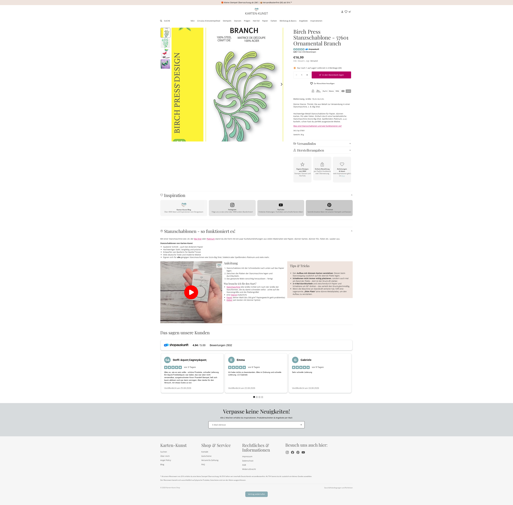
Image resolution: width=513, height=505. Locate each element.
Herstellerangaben (310, 150)
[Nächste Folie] (282, 85)
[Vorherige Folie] (175, 85)
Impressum (247, 456)
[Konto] (342, 12)
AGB (244, 465)
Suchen (163, 451)
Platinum (211, 239)
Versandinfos (306, 143)
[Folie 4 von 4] (165, 64)
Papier (229, 297)
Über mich (165, 456)
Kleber (229, 300)
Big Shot (197, 239)
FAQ (203, 464)
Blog (343, 176)
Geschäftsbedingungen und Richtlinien (338, 488)
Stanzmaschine (233, 287)
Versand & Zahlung (209, 460)
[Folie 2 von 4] (165, 43)
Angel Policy (165, 460)
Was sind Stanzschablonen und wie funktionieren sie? (317, 126)
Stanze (234, 295)
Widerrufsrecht (249, 469)
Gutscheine (206, 456)
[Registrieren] (301, 424)
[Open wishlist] (346, 11)
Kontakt (204, 451)
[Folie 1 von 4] (165, 32)
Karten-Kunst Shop (173, 487)
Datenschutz (247, 460)
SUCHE (167, 21)
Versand (314, 61)
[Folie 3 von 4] (165, 53)
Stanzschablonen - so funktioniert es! (199, 231)
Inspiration (174, 195)
